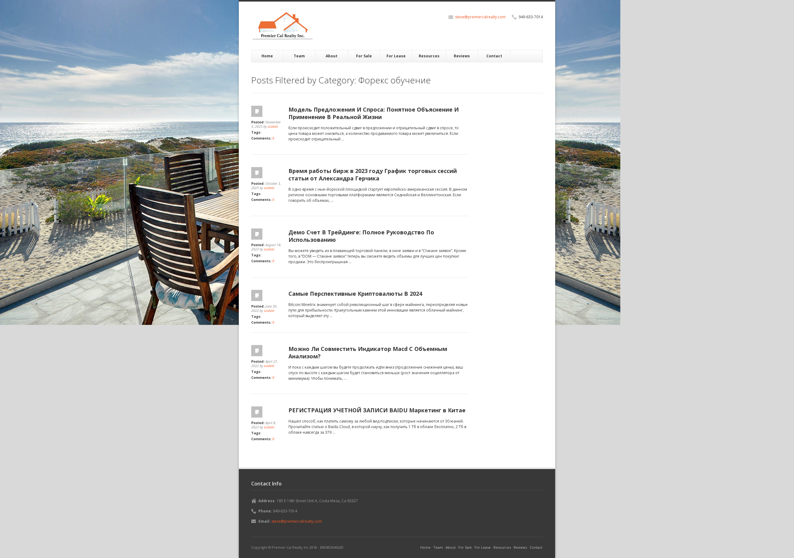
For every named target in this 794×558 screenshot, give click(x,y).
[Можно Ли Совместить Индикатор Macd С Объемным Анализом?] (266, 350)
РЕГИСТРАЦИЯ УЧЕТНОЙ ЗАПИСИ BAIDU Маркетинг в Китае (377, 410)
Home (267, 56)
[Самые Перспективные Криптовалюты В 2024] (266, 295)
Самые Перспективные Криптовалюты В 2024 (355, 293)
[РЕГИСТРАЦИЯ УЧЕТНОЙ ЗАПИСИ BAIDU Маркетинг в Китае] (266, 412)
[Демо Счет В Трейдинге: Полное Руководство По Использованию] (266, 234)
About (331, 56)
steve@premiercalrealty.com (480, 17)
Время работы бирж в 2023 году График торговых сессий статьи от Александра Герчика (372, 174)
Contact (494, 56)
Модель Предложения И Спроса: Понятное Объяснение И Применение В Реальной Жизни (373, 113)
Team (299, 56)
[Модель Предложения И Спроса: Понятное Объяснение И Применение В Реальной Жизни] (266, 111)
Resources (429, 56)
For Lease (396, 56)
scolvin (273, 126)
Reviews (462, 56)
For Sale (364, 56)
